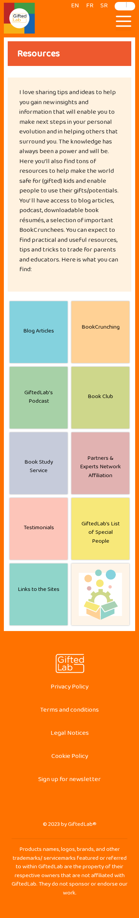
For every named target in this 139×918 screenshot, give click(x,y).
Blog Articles (38, 332)
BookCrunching (100, 328)
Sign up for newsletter (69, 780)
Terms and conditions (69, 711)
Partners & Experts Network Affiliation (100, 468)
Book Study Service (38, 468)
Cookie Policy (69, 757)
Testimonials (39, 529)
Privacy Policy (69, 688)
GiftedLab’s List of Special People (100, 533)
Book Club (100, 398)
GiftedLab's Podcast (38, 398)
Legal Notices (70, 734)
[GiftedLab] (19, 19)
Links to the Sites (38, 590)
